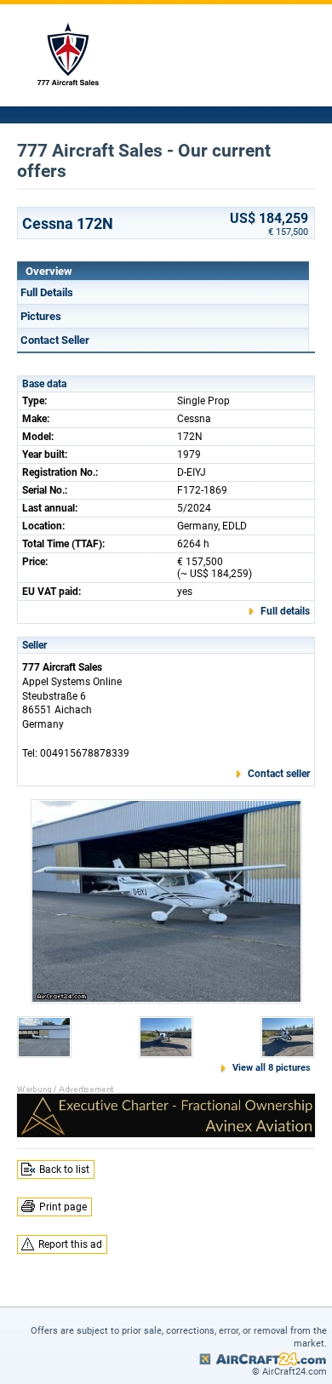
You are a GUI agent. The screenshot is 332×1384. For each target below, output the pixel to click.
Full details (285, 611)
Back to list (64, 1169)
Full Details (46, 292)
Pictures (40, 316)
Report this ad (70, 1244)
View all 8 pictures (271, 1067)
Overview (49, 271)
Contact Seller (54, 340)
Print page (63, 1207)
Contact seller (279, 774)
